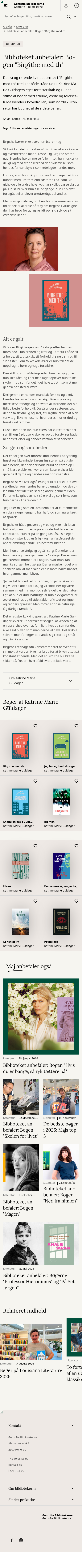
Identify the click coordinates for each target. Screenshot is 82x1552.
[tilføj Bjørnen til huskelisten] (76, 781)
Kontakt (14, 1425)
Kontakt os (15, 1465)
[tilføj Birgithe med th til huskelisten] (35, 726)
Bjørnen (49, 822)
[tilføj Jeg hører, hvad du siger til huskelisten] (76, 726)
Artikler (7, 26)
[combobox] (41, 16)
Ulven (7, 886)
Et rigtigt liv (11, 942)
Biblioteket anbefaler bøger (24, 128)
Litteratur (22, 26)
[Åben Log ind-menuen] (65, 5)
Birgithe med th (13, 766)
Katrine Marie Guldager (18, 770)
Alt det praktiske (21, 1500)
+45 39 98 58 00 (18, 1459)
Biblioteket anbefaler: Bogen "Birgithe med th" (37, 31)
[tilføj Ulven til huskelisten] (35, 846)
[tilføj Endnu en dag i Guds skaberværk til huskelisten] (35, 781)
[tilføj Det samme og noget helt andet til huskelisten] (76, 846)
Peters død (51, 942)
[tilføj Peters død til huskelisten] (76, 901)
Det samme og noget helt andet (61, 886)
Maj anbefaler (47, 128)
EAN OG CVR (16, 1471)
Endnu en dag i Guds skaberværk (16, 822)
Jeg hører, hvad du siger (60, 766)
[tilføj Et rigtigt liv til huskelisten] (35, 901)
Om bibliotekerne (22, 1488)
